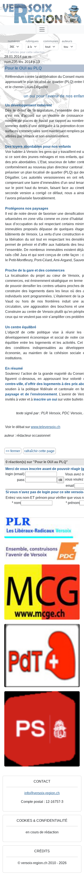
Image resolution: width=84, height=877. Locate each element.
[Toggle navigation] (42, 29)
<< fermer (13, 451)
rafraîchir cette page (39, 451)
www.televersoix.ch (45, 427)
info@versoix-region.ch (42, 793)
